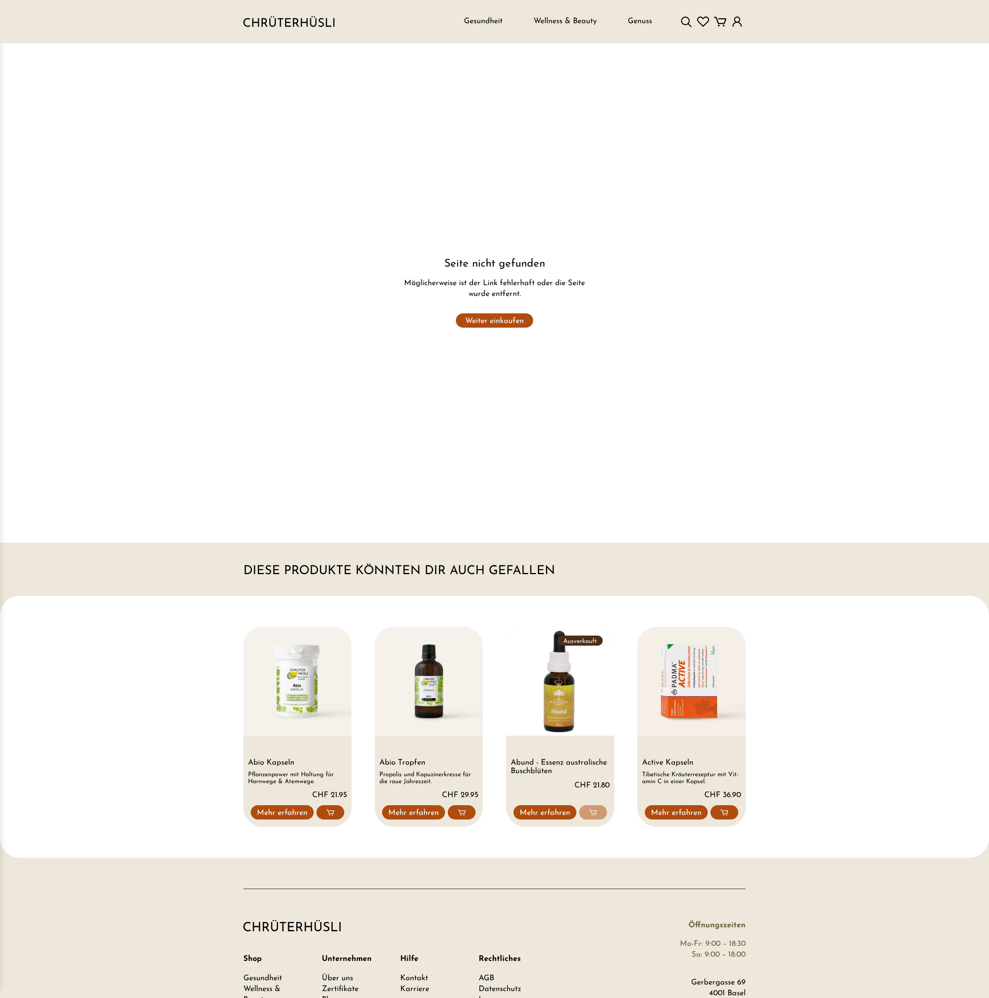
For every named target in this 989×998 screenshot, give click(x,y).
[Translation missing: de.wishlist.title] (703, 21)
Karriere (414, 989)
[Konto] (737, 21)
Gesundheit (262, 978)
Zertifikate (340, 989)
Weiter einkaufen (494, 321)
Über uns (337, 978)
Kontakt (414, 978)
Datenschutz (500, 989)
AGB (486, 978)
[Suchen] (686, 21)
